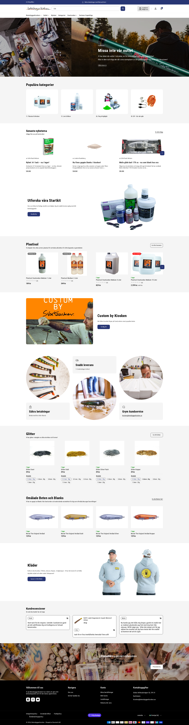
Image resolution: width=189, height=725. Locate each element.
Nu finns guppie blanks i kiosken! (87, 162)
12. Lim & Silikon (66, 116)
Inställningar (105, 699)
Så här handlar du (74, 696)
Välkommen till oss (34, 687)
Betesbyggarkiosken (38, 722)
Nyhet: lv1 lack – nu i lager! (37, 162)
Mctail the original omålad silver (107, 534)
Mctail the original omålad (35, 534)
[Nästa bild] (37, 74)
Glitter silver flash (102, 469)
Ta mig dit (104, 327)
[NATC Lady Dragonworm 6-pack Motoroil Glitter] (78, 621)
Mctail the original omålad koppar (143, 534)
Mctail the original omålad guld (72, 534)
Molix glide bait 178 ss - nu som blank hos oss (139, 162)
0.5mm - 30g (41, 479)
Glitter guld (65, 469)
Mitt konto (104, 696)
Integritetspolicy (31, 714)
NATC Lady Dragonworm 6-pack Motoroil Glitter (98, 619)
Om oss (70, 692)
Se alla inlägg (159, 132)
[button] (161, 8)
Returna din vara (106, 703)
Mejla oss (145, 9)
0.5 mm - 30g (77, 479)
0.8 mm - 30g (87, 479)
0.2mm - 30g (31, 479)
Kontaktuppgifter (140, 687)
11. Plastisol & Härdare (33, 116)
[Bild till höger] (162, 153)
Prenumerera (157, 667)
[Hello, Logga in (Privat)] (155, 8)
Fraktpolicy (58, 714)
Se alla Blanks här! (157, 499)
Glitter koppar (135, 469)
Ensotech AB (56, 722)
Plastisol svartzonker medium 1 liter (38, 278)
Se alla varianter (157, 245)
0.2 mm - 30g (66, 479)
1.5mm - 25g (31, 482)
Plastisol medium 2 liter (69, 278)
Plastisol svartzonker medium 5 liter (108, 280)
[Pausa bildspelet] (41, 74)
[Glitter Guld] (77, 453)
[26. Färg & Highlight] (112, 101)
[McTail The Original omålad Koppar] (147, 517)
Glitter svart (30, 469)
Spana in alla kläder (37, 579)
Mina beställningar (107, 692)
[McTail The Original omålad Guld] (77, 517)
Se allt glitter (157, 435)
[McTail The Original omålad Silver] (112, 517)
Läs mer (28, 171)
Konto (103, 687)
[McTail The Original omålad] (42, 517)
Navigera (72, 687)
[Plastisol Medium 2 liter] (77, 263)
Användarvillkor (45, 714)
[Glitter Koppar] (147, 453)
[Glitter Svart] (42, 453)
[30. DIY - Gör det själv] (147, 101)
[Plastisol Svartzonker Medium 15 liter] (147, 263)
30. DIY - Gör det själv (137, 116)
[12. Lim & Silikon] (77, 101)
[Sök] (123, 8)
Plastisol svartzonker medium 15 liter (144, 280)
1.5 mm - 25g (66, 482)
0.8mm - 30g (51, 479)
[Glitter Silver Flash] (112, 453)
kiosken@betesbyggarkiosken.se (132, 415)
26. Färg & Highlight (101, 116)
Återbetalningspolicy (36, 717)
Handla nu (34, 214)
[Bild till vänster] (27, 153)
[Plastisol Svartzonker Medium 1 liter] (42, 263)
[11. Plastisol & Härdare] (42, 101)
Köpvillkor (31, 2)
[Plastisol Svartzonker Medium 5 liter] (112, 263)
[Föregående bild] (28, 74)
